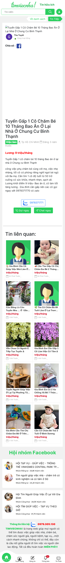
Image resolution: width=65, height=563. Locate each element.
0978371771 (36, 202)
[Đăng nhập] (59, 12)
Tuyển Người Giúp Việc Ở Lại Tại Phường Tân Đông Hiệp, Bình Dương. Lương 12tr (18, 391)
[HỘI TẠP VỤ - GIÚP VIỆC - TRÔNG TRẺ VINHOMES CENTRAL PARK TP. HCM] (9, 467)
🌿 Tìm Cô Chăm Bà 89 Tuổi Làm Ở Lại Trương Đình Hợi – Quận (46, 309)
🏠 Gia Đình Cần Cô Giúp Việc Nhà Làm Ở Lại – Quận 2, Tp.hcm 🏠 (17, 268)
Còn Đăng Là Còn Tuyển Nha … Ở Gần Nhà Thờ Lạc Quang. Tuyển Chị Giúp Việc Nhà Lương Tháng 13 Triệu (17, 309)
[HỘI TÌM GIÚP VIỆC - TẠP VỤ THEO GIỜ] (9, 511)
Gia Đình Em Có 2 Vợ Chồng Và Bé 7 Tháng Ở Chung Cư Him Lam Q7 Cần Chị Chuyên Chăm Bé (45, 391)
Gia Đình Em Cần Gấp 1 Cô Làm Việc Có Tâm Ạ (46, 350)
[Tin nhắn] (58, 559)
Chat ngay (44, 210)
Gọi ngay (23, 210)
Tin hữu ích (47, 4)
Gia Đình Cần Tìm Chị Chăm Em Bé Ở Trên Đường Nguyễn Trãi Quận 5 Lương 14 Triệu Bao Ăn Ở (18, 432)
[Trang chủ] (6, 557)
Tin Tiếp (54, 18)
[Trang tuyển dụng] (19, 559)
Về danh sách (37, 18)
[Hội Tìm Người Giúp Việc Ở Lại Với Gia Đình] (9, 498)
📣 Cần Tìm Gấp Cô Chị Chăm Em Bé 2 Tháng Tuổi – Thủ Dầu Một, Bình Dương (46, 268)
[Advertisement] (32, 84)
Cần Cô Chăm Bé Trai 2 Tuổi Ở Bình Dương (46, 432)
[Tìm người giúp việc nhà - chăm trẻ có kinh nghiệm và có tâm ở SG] (9, 480)
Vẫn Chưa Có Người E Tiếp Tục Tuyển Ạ (17, 350)
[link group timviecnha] (34, 524)
